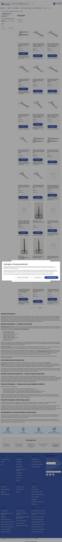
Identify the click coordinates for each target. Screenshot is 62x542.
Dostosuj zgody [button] (37, 277)
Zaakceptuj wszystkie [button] (51, 277)
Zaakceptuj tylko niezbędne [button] (22, 277)
